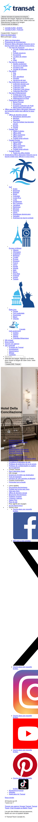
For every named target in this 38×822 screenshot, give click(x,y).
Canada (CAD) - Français (14, 30)
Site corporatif (10, 345)
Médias (11, 446)
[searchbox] (14, 357)
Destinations (21, 155)
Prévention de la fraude (17, 482)
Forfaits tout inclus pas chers (19, 489)
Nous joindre (9, 342)
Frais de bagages (15, 477)
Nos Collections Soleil (17, 471)
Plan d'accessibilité (16, 453)
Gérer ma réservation (8, 35)
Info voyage (9, 340)
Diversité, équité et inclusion (19, 451)
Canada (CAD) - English (13, 28)
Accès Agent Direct (16, 505)
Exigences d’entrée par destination (21, 475)
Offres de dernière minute (18, 493)
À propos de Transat (16, 440)
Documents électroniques (18, 487)
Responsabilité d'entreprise (19, 449)
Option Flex (13, 500)
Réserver (20, 45)
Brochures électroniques (17, 495)
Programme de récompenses (15, 42)
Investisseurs (13, 444)
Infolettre (12, 792)
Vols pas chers (14, 491)
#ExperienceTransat (16, 790)
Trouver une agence (12, 344)
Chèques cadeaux (15, 498)
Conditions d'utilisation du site (19, 462)
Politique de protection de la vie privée (22, 464)
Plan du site (13, 502)
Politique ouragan (15, 496)
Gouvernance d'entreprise (18, 442)
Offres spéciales (20, 111)
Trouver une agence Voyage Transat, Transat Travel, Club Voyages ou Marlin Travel (21, 807)
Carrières (12, 448)
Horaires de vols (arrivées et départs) (22, 478)
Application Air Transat (17, 794)
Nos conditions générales (18, 457)
